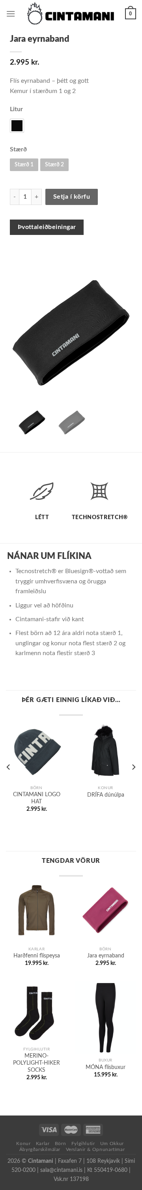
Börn (60, 1143)
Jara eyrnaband (105, 956)
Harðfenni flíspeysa (36, 956)
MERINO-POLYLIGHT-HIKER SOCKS (36, 1063)
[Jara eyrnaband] (105, 911)
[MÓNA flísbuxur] (105, 1017)
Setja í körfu (71, 197)
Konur (23, 1143)
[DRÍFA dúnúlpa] (105, 750)
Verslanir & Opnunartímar (95, 1149)
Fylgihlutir (83, 1143)
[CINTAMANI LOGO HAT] (36, 750)
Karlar (43, 1143)
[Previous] (9, 766)
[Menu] (10, 13)
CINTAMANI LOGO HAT (36, 798)
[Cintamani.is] (70, 14)
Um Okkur (112, 1143)
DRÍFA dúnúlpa (105, 795)
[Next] (133, 766)
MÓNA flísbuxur (105, 1067)
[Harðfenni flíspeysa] (36, 911)
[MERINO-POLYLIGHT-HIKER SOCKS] (36, 1012)
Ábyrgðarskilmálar (39, 1149)
